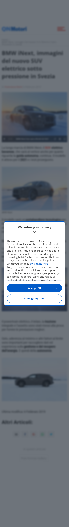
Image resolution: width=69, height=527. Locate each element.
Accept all (34, 288)
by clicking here (39, 263)
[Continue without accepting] (34, 232)
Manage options (34, 298)
